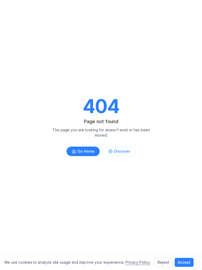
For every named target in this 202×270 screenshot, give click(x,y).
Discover (122, 151)
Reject (163, 262)
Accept (184, 262)
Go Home (86, 151)
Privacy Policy (137, 262)
